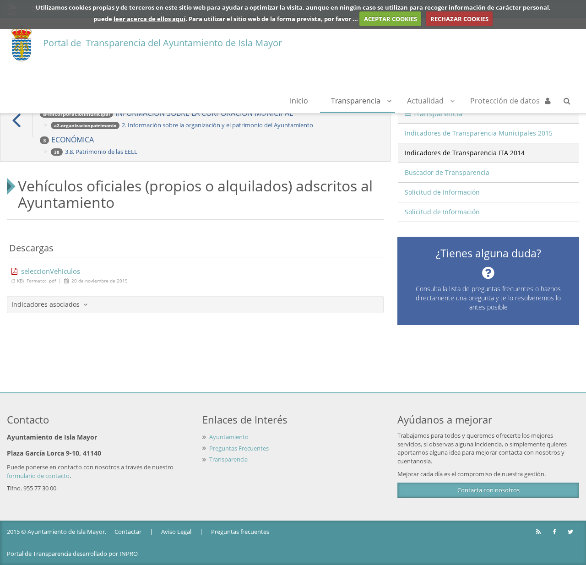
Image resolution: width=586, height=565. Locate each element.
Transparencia (355, 101)
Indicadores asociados (47, 304)
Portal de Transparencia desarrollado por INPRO (72, 553)
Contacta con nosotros (488, 490)
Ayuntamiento (229, 437)
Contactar (127, 531)
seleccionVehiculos (48, 271)
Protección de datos (505, 101)
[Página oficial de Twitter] (571, 532)
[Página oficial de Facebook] (554, 532)
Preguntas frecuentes (240, 531)
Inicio (299, 101)
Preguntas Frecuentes (239, 448)
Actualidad (425, 101)
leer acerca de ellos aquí (149, 19)
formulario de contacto (38, 476)
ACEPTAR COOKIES (390, 19)
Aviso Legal (176, 531)
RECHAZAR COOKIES (459, 19)
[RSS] (539, 532)
